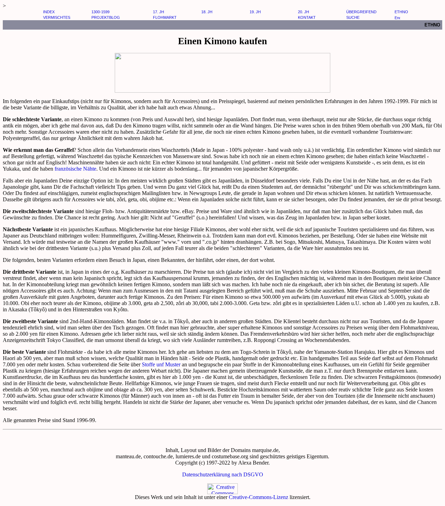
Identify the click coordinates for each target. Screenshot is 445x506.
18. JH (206, 12)
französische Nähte (75, 169)
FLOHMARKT (165, 17)
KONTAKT (307, 17)
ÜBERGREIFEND (361, 12)
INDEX (49, 12)
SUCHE (352, 17)
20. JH (303, 12)
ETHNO (401, 12)
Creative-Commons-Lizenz (258, 497)
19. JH (255, 12)
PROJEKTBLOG (105, 17)
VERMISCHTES (56, 17)
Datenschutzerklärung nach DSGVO (222, 474)
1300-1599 (100, 12)
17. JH (158, 12)
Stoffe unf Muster (160, 364)
